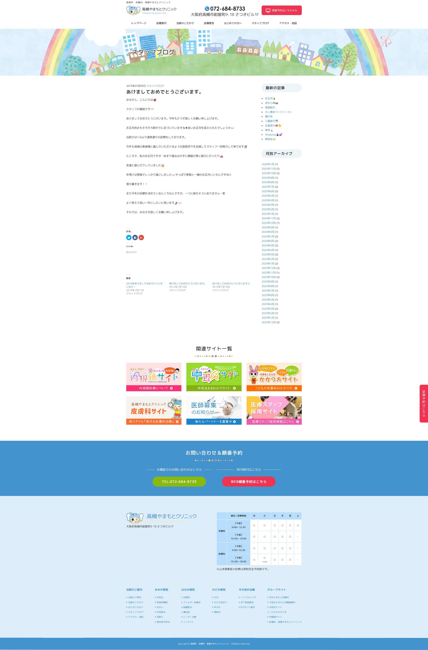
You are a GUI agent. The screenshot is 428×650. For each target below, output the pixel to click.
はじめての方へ (233, 23)
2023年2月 (268, 313)
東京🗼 (269, 130)
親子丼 (269, 116)
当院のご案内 (134, 597)
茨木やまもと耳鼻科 (279, 597)
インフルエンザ (248, 597)
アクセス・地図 (288, 23)
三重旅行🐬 (271, 121)
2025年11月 (269, 168)
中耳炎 (159, 597)
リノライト (188, 621)
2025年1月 (268, 214)
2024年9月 (268, 227)
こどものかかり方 (278, 612)
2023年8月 (268, 286)
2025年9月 (268, 177)
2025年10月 (269, 173)
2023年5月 (268, 299)
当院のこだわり (185, 23)
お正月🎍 (270, 98)
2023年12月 (269, 268)
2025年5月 (268, 196)
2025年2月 (268, 209)
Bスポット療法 (247, 607)
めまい (159, 607)
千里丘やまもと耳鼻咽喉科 (282, 602)
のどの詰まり (220, 602)
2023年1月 (268, 317)
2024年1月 (268, 263)
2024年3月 (268, 254)
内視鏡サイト (275, 616)
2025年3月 (268, 205)
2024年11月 (269, 218)
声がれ (217, 607)
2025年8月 (268, 182)
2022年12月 (269, 322)
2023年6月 (268, 295)
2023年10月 (269, 277)
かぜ (215, 597)
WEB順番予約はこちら (249, 481)
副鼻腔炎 (187, 607)
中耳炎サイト (275, 607)
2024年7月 (268, 236)
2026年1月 (268, 164)
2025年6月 (268, 191)
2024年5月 (268, 245)
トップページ (138, 23)
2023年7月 (268, 290)
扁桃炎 (217, 612)
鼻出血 (186, 612)
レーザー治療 (189, 616)
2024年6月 (268, 241)
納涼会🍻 (270, 139)
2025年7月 (268, 187)
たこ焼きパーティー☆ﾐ (278, 112)
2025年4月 (268, 200)
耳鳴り (159, 616)
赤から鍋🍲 (271, 103)
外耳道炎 (160, 612)
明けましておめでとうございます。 (188, 283)
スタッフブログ (260, 23)
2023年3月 (268, 308)
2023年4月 (268, 304)
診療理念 (209, 23)
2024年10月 (269, 223)
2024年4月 (268, 250)
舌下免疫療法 (247, 602)
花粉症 (186, 597)
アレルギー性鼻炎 (192, 602)
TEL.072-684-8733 (179, 481)
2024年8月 (268, 232)
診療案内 (161, 23)
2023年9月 (268, 281)
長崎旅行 (270, 107)
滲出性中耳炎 (163, 621)
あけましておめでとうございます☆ (231, 283)
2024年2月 (268, 259)
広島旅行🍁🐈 (273, 125)
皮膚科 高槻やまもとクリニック (285, 621)
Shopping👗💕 (273, 134)
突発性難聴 (162, 602)
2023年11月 (269, 272)
